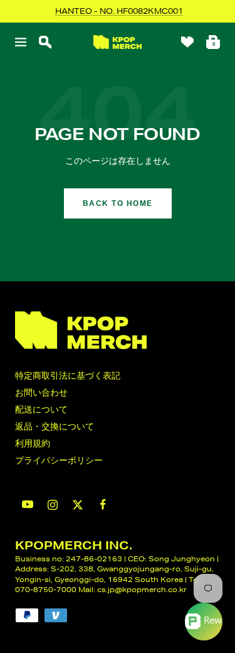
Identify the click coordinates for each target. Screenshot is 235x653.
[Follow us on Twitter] (77, 504)
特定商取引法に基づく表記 (67, 375)
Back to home (118, 203)
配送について (41, 409)
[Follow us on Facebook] (102, 504)
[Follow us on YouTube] (27, 504)
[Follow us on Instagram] (52, 505)
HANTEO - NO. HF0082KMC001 (119, 11)
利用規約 (32, 443)
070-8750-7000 (45, 589)
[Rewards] (203, 621)
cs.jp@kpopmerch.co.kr (142, 589)
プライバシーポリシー (59, 460)
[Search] (45, 42)
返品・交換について (54, 426)
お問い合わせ (41, 392)
